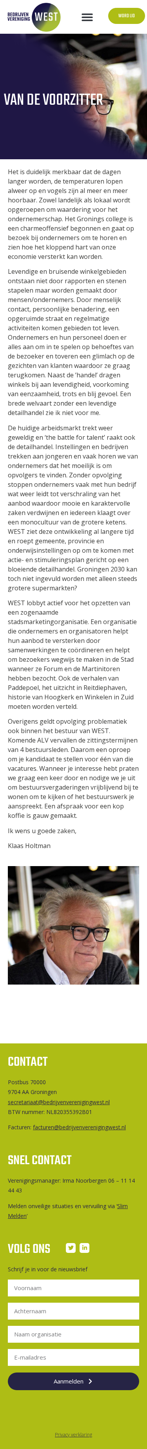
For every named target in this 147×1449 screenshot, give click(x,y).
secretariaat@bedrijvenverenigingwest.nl (59, 1102)
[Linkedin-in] (84, 1248)
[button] (87, 17)
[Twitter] (71, 1248)
